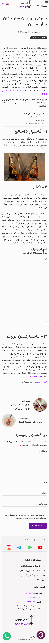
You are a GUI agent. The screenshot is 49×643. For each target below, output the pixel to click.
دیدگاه (43, 451)
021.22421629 (32, 597)
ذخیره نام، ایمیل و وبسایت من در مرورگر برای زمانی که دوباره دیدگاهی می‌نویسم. (26, 516)
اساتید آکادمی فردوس (29, 570)
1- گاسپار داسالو (36, 117)
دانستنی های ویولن (39, 37)
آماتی (44, 194)
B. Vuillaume (35, 376)
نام (44, 482)
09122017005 (30, 601)
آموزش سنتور (41, 382)
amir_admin (37, 32)
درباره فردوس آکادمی (30, 566)
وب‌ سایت (43, 504)
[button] (47, 2)
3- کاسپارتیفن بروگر (34, 123)
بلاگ (38, 580)
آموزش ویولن (38, 249)
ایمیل (43, 493)
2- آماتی (39, 120)
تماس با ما (39, 587)
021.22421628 (28, 593)
